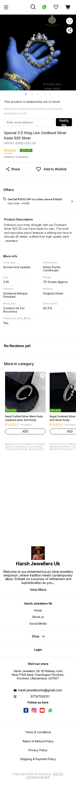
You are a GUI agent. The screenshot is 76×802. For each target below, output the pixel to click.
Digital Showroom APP (45, 775)
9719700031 (40, 696)
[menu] (6, 7)
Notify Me (64, 122)
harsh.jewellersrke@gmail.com (40, 690)
